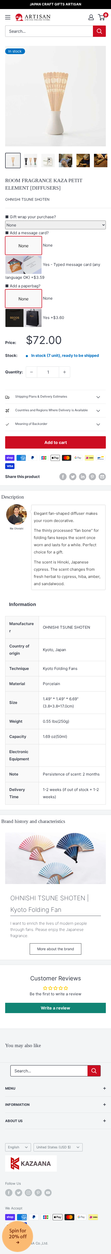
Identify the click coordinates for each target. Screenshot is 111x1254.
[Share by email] (102, 476)
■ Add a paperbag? (23, 285)
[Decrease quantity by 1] (31, 372)
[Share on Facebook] (63, 476)
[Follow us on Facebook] (8, 1192)
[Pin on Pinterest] (92, 476)
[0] (101, 17)
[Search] (99, 31)
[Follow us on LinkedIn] (82, 476)
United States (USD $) (53, 1147)
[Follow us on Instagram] (28, 1192)
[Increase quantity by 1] (64, 372)
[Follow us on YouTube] (48, 1192)
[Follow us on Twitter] (18, 1192)
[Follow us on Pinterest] (38, 1192)
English (13, 1147)
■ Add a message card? (27, 232)
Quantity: (14, 371)
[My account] (91, 17)
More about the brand (55, 949)
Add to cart (55, 442)
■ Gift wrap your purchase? (30, 216)
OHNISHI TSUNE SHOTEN (27, 199)
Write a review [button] (55, 1008)
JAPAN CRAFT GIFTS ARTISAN (55, 4)
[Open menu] (7, 17)
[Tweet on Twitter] (72, 476)
